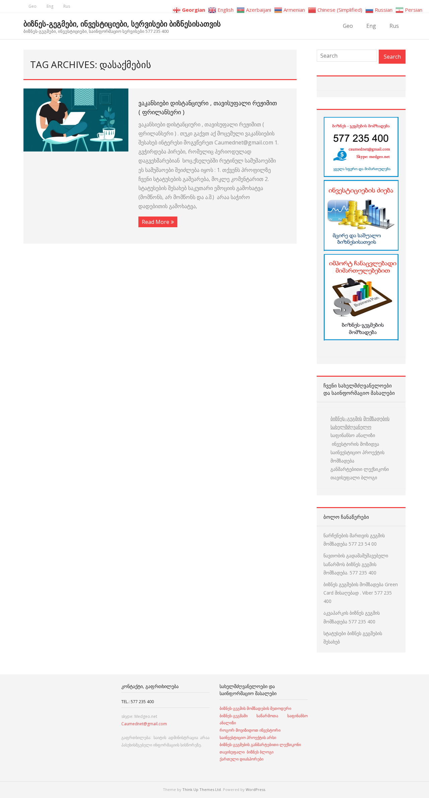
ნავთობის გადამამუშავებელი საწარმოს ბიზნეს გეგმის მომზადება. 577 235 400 (355, 563)
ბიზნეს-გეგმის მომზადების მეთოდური (255, 708)
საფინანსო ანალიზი (352, 435)
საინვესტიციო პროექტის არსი (248, 737)
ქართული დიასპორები (241, 759)
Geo (32, 6)
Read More (155, 222)
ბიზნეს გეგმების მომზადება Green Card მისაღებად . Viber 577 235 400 (360, 592)
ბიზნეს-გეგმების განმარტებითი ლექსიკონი (260, 744)
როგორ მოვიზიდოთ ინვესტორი (251, 730)
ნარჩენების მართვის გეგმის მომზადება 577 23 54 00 (354, 539)
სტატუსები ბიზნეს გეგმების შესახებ (352, 637)
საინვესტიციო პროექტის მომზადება (357, 456)
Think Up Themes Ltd (201, 789)
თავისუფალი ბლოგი (353, 477)
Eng (50, 6)
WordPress (255, 789)
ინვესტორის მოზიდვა (354, 444)
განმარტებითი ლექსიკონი (359, 469)
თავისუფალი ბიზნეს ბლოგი (246, 752)
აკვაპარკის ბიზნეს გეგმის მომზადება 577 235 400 (351, 617)
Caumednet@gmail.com (144, 724)
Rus (66, 6)
